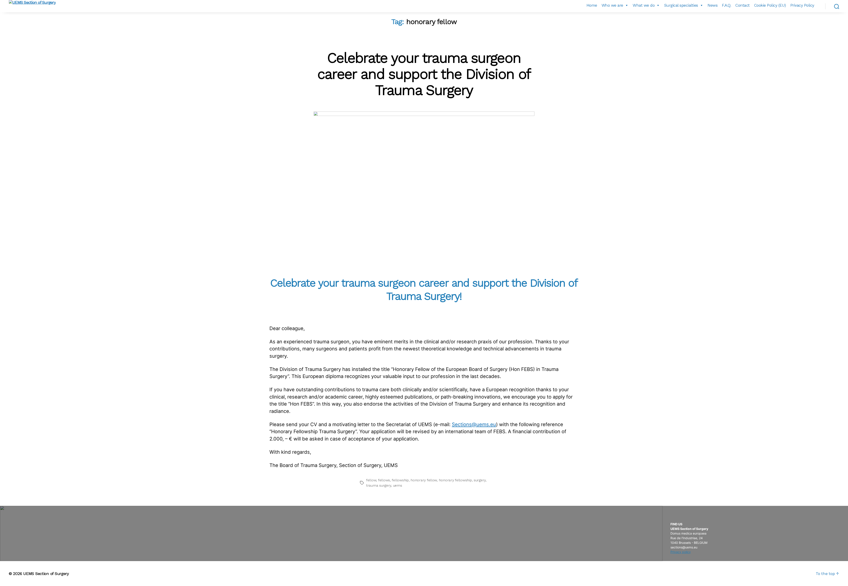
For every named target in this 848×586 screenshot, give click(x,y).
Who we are (612, 5)
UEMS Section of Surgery (46, 573)
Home (592, 5)
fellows (384, 480)
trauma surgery (378, 485)
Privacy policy (680, 552)
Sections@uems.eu (474, 424)
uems (397, 485)
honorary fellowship (455, 480)
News (712, 5)
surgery (480, 480)
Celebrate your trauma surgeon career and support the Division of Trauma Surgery (424, 73)
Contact (742, 5)
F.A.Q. (726, 5)
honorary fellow (424, 480)
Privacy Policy (802, 5)
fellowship (400, 480)
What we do (644, 5)
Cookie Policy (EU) (770, 5)
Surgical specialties (681, 5)
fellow (371, 480)
